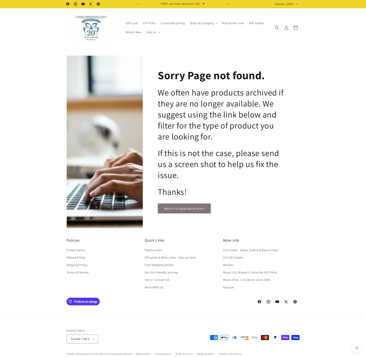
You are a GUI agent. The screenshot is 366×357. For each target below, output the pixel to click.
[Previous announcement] (138, 4)
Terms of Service (78, 272)
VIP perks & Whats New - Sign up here (170, 257)
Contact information (230, 353)
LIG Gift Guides (233, 257)
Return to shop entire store (184, 208)
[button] (203, 23)
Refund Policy (76, 257)
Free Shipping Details (159, 265)
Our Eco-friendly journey (161, 272)
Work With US (154, 287)
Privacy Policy (76, 250)
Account (228, 287)
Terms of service (184, 353)
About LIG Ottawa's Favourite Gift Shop (250, 272)
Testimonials (153, 250)
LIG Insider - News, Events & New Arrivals (251, 250)
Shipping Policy (77, 265)
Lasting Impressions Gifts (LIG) (92, 354)
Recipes (228, 265)
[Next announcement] (228, 4)
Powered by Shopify (121, 354)
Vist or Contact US (157, 280)
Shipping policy (206, 353)
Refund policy (143, 353)
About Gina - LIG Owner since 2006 (246, 280)
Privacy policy (163, 353)
